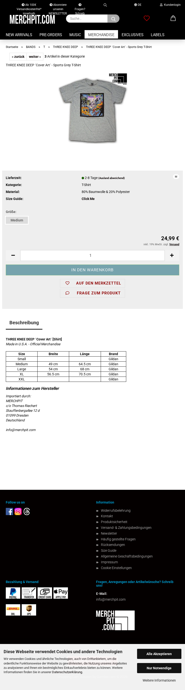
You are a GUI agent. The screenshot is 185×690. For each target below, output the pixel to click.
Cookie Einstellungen (116, 568)
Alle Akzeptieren (159, 654)
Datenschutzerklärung (67, 672)
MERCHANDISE (101, 35)
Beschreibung (24, 322)
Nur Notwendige (159, 668)
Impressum (109, 562)
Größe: (11, 212)
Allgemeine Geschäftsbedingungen (127, 556)
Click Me (88, 199)
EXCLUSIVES (133, 35)
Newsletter (109, 533)
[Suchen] (105, 4)
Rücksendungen (113, 545)
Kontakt (107, 516)
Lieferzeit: (14, 178)
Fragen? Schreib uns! (80, 7)
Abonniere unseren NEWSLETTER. (58, 5)
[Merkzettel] (146, 18)
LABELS (158, 35)
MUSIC (75, 35)
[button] (13, 255)
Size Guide (108, 550)
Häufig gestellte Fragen (118, 539)
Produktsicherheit (114, 522)
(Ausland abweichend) (111, 178)
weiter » (35, 57)
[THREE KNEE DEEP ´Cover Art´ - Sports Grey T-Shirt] (92, 108)
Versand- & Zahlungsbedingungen (126, 528)
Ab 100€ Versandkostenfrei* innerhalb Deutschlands (29, 5)
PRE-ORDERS (51, 35)
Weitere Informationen (159, 680)
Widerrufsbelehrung (116, 510)
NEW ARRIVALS (19, 35)
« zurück (18, 57)
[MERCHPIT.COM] (32, 19)
